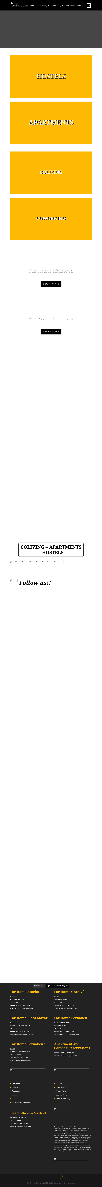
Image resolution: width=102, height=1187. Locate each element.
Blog (14, 1099)
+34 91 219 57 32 (67, 1031)
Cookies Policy (61, 1095)
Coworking (56, 5)
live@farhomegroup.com (67, 1055)
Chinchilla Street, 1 (61, 999)
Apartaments (29, 5)
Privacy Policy (61, 1091)
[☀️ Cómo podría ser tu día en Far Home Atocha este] (71, 775)
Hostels (16, 5)
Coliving (43, 5)
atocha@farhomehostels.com (21, 1008)
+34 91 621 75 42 (23, 1005)
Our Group (70, 5)
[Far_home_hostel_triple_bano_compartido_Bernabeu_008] (37, 560)
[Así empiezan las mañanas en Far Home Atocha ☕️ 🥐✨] (30, 652)
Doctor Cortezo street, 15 (20, 1025)
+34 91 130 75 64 (21, 1124)
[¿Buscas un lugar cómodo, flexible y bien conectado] (92, 785)
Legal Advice (61, 1087)
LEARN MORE (51, 283)
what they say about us (21, 1102)
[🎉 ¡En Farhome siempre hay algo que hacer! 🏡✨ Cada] (10, 739)
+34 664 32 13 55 (21, 1057)
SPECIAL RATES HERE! (51, 373)
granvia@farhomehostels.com (65, 1008)
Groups (15, 1087)
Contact (59, 1083)
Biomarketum (69, 1183)
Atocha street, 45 (17, 999)
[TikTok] (61, 1178)
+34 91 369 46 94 (23, 1031)
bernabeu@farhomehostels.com (66, 1034)
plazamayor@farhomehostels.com (23, 1034)
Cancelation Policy (63, 1099)
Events (14, 1095)
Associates (16, 1091)
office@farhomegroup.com (20, 1127)
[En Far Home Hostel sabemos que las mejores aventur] (51, 682)
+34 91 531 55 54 (67, 1005)
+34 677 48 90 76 (67, 1052)
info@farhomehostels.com (20, 1060)
